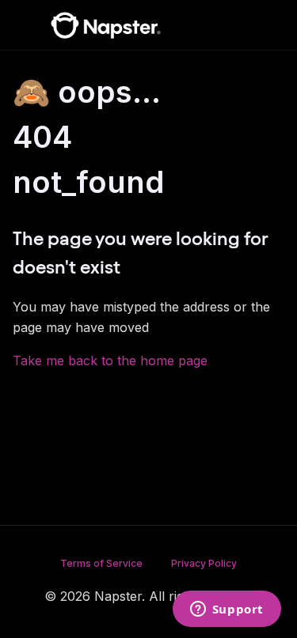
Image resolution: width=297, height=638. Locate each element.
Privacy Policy (204, 563)
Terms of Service (101, 563)
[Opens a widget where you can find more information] (226, 610)
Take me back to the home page (110, 360)
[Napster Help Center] (106, 25)
